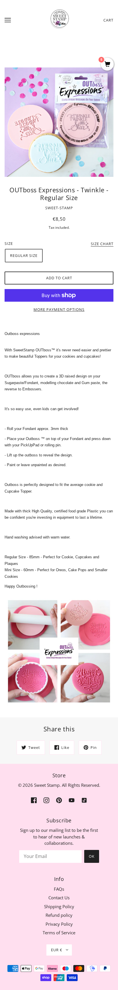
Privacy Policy (59, 924)
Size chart (102, 244)
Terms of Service (59, 932)
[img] (33, 800)
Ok (92, 856)
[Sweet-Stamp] (59, 19)
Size (9, 243)
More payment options (59, 309)
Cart (108, 20)
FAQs (59, 889)
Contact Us (59, 897)
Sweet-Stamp (59, 207)
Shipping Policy (59, 906)
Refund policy (59, 915)
